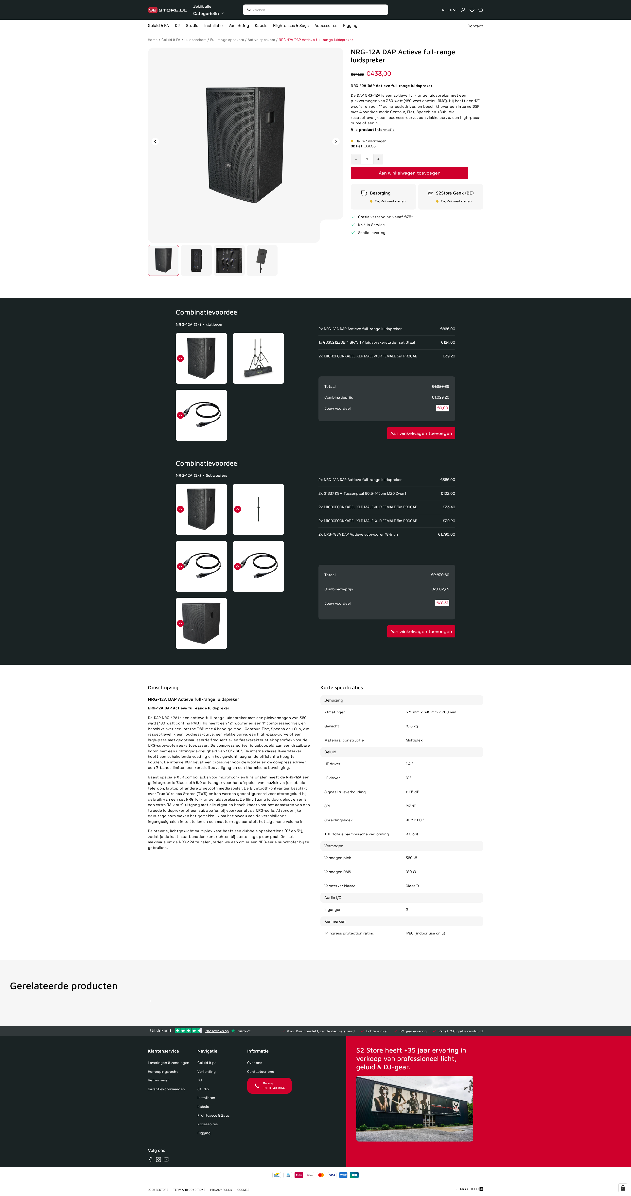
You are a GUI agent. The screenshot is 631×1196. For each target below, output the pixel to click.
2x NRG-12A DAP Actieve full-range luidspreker (360, 328)
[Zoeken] (248, 10)
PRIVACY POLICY (221, 1190)
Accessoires (207, 1124)
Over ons (254, 1062)
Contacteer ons (260, 1071)
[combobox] (449, 10)
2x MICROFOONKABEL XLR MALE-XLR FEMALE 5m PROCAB (367, 356)
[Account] (463, 9)
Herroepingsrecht (163, 1071)
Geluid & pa (206, 1062)
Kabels (203, 1106)
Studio (203, 1089)
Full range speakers (227, 39)
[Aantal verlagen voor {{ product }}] (356, 159)
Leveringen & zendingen (168, 1062)
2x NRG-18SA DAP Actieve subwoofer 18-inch (358, 534)
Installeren (206, 1097)
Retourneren (159, 1080)
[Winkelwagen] (480, 9)
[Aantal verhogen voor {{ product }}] (378, 159)
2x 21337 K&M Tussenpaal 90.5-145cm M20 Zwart (362, 493)
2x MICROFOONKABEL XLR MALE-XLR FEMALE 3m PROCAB (367, 507)
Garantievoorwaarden (166, 1089)
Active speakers (261, 39)
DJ (199, 1080)
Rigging (203, 1133)
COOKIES (243, 1190)
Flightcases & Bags (213, 1115)
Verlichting (206, 1071)
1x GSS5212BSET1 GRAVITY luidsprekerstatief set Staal (366, 342)
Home (153, 39)
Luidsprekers (195, 39)
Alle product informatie (373, 129)
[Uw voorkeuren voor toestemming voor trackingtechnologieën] (623, 1188)
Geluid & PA (170, 39)
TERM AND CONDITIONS (189, 1190)
